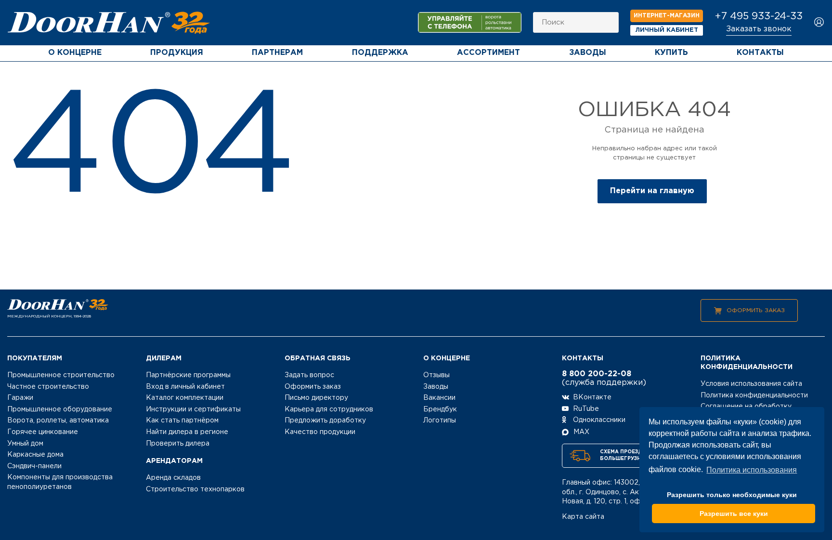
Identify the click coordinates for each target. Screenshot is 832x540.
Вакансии (439, 398)
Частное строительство (48, 387)
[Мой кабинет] (819, 22)
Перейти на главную (652, 191)
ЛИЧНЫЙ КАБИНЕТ (667, 30)
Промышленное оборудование (59, 409)
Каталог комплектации (184, 398)
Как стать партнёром (182, 420)
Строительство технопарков (195, 489)
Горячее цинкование (42, 432)
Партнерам (277, 52)
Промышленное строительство (61, 375)
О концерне (75, 52)
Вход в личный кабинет (185, 387)
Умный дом (25, 444)
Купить (671, 52)
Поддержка (380, 52)
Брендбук (440, 409)
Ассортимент (488, 52)
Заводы (587, 52)
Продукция (176, 52)
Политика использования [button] (751, 470)
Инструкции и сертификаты (193, 409)
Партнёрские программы (188, 375)
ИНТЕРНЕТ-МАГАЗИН (667, 15)
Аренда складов (173, 478)
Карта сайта (583, 517)
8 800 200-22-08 (596, 374)
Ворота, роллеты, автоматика (58, 420)
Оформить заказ (756, 310)
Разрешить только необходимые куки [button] (732, 495)
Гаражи (20, 398)
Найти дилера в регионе (187, 432)
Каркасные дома (35, 455)
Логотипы (439, 420)
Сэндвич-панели (34, 466)
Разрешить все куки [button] (734, 513)
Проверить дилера (177, 444)
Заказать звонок (759, 29)
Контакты (760, 52)
